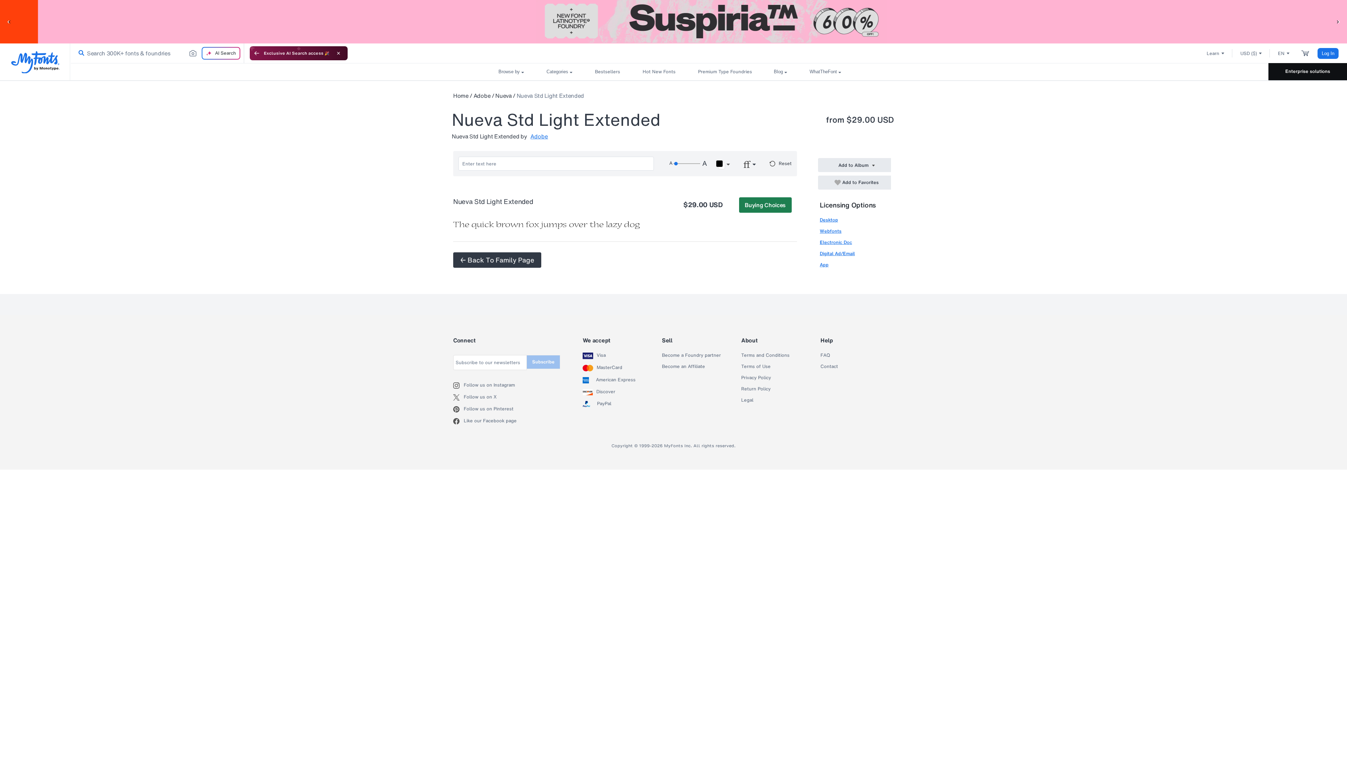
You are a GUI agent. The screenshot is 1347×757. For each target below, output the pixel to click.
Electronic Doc (836, 242)
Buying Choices (765, 205)
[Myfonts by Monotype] (35, 62)
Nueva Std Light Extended (550, 95)
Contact (829, 366)
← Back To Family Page (497, 260)
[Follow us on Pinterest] (458, 409)
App (824, 264)
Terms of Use (756, 366)
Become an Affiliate (683, 366)
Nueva (503, 95)
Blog (778, 71)
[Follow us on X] (458, 397)
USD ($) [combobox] (1248, 53)
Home (461, 95)
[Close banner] (338, 53)
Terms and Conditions (765, 355)
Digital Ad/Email (837, 253)
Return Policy (756, 389)
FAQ (825, 355)
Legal (747, 400)
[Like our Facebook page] (458, 421)
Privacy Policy (756, 378)
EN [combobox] (1281, 53)
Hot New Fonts (659, 71)
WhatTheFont (823, 71)
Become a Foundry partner (691, 355)
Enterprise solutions (1307, 71)
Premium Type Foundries (724, 71)
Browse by (509, 71)
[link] (80, 53)
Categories (557, 71)
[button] (9, 21)
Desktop (829, 220)
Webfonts (831, 231)
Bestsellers (607, 71)
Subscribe (543, 362)
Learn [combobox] (1213, 53)
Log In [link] (1328, 53)
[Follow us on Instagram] (458, 385)
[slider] (687, 163)
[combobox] (157, 53)
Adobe (482, 95)
